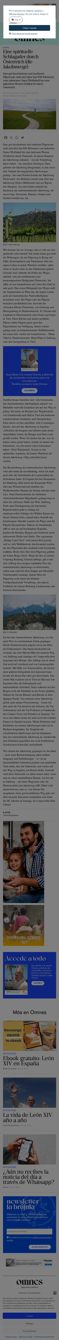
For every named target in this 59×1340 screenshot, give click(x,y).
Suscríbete (29, 390)
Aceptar (29, 1315)
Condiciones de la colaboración (44, 1336)
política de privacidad (41, 1237)
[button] (55, 1292)
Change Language (29, 28)
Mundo (6, 48)
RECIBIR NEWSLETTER (40, 1247)
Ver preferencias (29, 1330)
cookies (10, 1240)
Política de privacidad (25, 1336)
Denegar (29, 1323)
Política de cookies (11, 1336)
